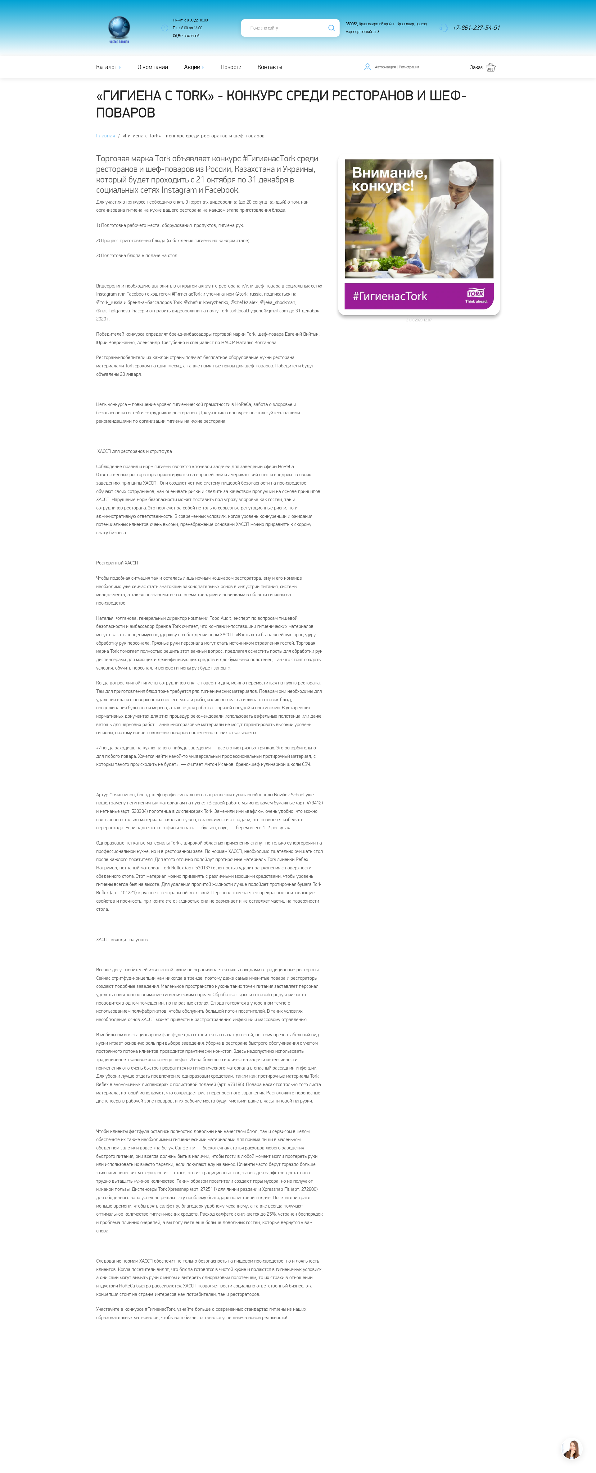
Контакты (270, 67)
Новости (231, 67)
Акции (192, 67)
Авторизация (385, 67)
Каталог (107, 67)
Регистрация (409, 67)
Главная (105, 136)
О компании (153, 67)
